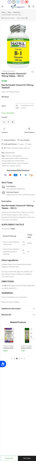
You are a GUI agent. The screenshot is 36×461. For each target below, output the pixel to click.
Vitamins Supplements (17, 12)
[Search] (29, 6)
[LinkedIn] (18, 2)
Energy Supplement (8, 161)
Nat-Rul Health (19, 161)
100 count (8, 156)
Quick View (11, 333)
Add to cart (9, 458)
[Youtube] (26, 2)
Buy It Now (27, 458)
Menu (2, 6)
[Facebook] (9, 2)
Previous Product (9, 18)
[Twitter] (14, 2)
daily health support (8, 158)
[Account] (33, 6)
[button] (2, 339)
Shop (9, 12)
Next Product (21, 18)
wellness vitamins (15, 166)
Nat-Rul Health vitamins (9, 163)
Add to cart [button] (11, 337)
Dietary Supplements (21, 158)
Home (3, 12)
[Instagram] (22, 2)
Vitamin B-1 (5, 166)
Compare (5, 132)
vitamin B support (22, 163)
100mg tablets (17, 156)
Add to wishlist (32, 72)
